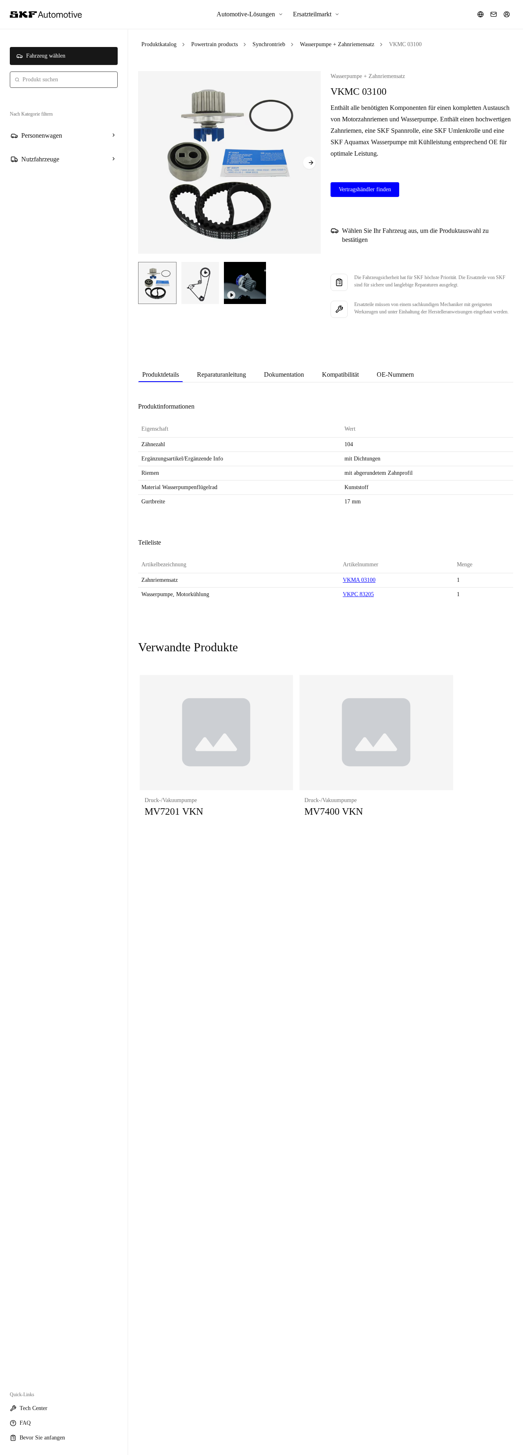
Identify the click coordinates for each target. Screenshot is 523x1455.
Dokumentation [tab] (284, 374)
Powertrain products (214, 44)
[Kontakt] (493, 14)
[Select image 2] (200, 283)
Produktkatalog (159, 44)
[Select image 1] (157, 283)
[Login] (506, 14)
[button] (216, 754)
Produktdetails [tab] (160, 374)
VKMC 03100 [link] (405, 44)
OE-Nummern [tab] (395, 374)
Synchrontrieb (269, 44)
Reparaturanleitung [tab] (221, 374)
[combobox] (64, 80)
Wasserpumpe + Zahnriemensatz (337, 44)
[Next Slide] (309, 162)
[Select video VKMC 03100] (245, 283)
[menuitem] (249, 14)
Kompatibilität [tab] (340, 374)
